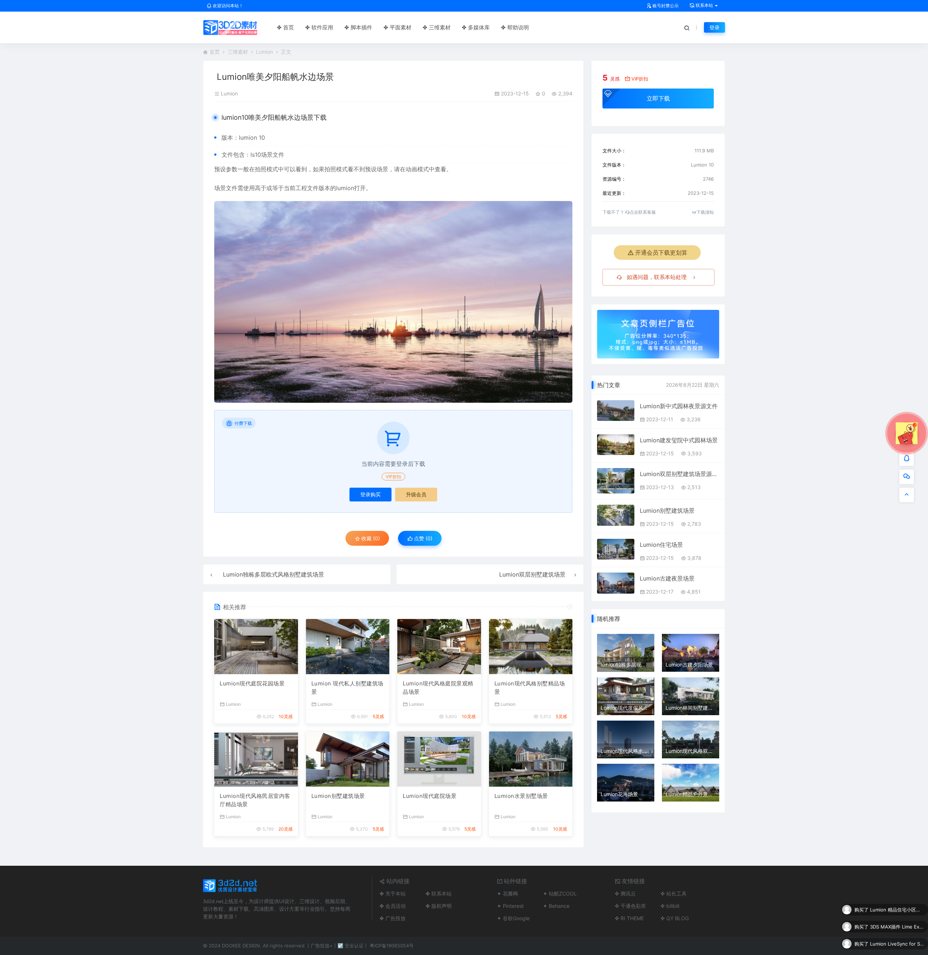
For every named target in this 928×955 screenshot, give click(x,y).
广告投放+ (322, 945)
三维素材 (238, 52)
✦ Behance (556, 906)
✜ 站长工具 (673, 893)
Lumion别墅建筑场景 (338, 795)
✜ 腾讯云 (625, 893)
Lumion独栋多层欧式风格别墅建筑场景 (273, 574)
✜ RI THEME (629, 918)
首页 (215, 52)
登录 (714, 27)
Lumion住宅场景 (661, 544)
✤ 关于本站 (393, 893)
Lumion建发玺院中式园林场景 (679, 440)
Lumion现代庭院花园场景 (252, 683)
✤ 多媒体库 (476, 27)
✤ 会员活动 (393, 906)
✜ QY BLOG (674, 918)
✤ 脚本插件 (358, 27)
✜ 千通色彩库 (630, 906)
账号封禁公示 (665, 5)
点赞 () (422, 538)
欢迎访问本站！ (227, 5)
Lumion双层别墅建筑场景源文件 (679, 474)
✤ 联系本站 (439, 893)
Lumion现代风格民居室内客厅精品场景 (255, 800)
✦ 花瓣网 (507, 893)
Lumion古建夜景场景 (667, 578)
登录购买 (370, 494)
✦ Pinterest (510, 906)
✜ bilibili (669, 906)
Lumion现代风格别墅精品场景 (529, 687)
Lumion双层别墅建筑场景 (532, 574)
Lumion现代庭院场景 (429, 795)
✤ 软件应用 (319, 27)
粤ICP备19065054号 (392, 945)
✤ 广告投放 (393, 918)
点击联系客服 (643, 212)
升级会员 (416, 494)
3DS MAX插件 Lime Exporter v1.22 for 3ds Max (897, 910)
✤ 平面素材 (397, 27)
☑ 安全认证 (350, 945)
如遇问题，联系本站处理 (656, 277)
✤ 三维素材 (437, 27)
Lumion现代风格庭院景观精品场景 (438, 687)
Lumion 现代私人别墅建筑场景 (347, 687)
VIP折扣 (393, 476)
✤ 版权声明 (439, 906)
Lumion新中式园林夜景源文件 (679, 406)
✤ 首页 (285, 27)
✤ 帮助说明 (515, 27)
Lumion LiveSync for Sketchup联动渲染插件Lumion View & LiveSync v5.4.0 (897, 927)
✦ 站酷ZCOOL (560, 893)
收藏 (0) (370, 538)
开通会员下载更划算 (661, 252)
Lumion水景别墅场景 (521, 795)
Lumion (264, 52)
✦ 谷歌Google (513, 918)
